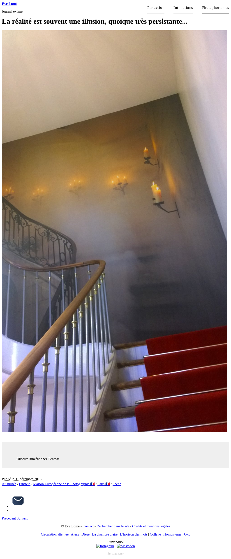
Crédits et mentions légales (151, 526)
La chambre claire (105, 534)
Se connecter (115, 553)
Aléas (75, 534)
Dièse (85, 534)
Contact (88, 526)
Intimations (183, 7)
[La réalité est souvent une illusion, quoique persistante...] (114, 431)
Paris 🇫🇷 (103, 484)
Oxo (187, 534)
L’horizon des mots (133, 534)
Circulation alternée (55, 534)
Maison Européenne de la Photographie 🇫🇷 (64, 484)
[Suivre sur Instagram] (105, 546)
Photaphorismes (215, 7)
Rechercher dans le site (113, 526)
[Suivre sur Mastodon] (126, 546)
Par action (155, 7)
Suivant (22, 518)
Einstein (24, 484)
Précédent (9, 518)
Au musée (9, 484)
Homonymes (172, 534)
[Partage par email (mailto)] (18, 506)
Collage (156, 534)
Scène (117, 484)
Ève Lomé (9, 4)
